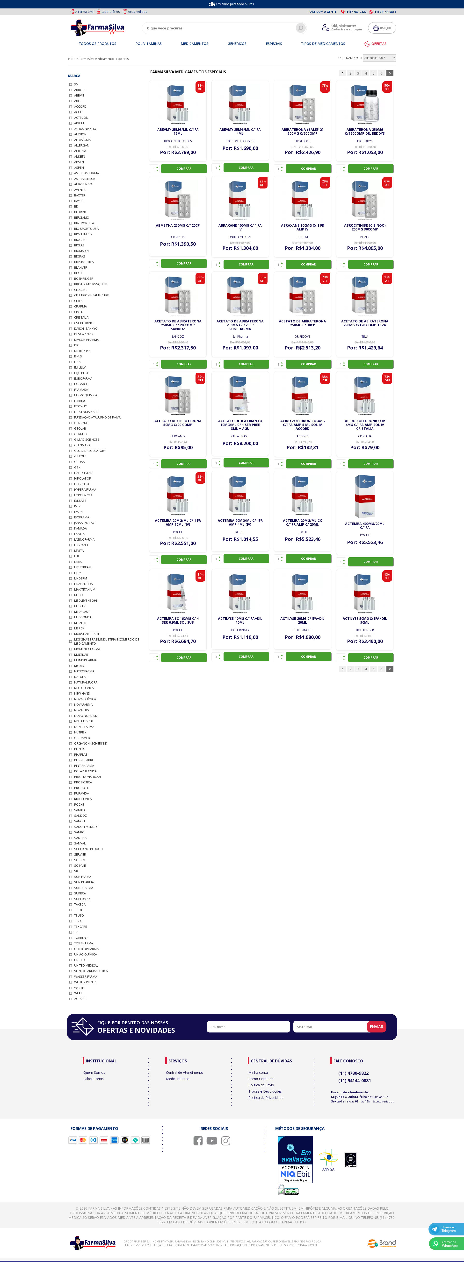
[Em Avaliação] (295, 1160)
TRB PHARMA (83, 943)
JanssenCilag (84, 523)
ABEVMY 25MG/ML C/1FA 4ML (240, 131)
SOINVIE (80, 866)
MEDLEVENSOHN (86, 601)
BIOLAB (79, 245)
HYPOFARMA (83, 495)
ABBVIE (79, 95)
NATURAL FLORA (85, 682)
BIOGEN (80, 240)
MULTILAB (81, 655)
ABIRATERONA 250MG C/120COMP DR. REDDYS (365, 131)
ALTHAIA (80, 151)
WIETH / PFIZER (85, 982)
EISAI (77, 362)
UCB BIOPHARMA (86, 949)
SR (76, 871)
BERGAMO (81, 218)
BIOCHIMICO (83, 234)
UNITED (79, 960)
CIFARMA (80, 306)
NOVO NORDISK (85, 716)
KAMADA (80, 528)
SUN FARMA (82, 877)
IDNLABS (80, 501)
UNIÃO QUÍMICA (85, 954)
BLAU (78, 273)
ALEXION (80, 134)
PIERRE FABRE (84, 760)
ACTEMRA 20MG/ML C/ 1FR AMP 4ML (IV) (240, 522)
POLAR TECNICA (85, 771)
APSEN (79, 162)
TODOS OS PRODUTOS (97, 43)
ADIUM (79, 123)
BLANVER (80, 267)
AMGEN (79, 156)
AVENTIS (80, 190)
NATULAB (80, 677)
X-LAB (78, 993)
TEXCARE (80, 927)
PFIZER (79, 749)
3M (76, 84)
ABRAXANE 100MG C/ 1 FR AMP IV (302, 227)
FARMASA (81, 390)
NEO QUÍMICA (84, 688)
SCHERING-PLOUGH (88, 849)
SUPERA (80, 893)
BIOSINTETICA (84, 262)
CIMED (78, 312)
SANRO (79, 832)
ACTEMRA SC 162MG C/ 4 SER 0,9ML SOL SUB (178, 620)
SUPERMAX (82, 899)
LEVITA (79, 551)
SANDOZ (80, 816)
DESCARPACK (84, 334)
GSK (77, 467)
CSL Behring (83, 323)
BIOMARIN (81, 251)
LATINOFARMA (84, 539)
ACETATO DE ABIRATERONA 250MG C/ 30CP (302, 323)
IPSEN (78, 512)
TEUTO (79, 915)
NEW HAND (82, 693)
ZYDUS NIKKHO (85, 129)
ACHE (78, 112)
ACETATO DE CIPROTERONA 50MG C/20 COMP (178, 422)
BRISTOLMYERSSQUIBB (90, 284)
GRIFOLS (80, 456)
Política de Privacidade (265, 1097)
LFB (76, 556)
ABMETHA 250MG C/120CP (178, 225)
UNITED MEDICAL (86, 965)
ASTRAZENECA (84, 179)
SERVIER (80, 854)
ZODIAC (79, 999)
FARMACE (81, 384)
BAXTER (79, 195)
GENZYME (81, 423)
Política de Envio (261, 1085)
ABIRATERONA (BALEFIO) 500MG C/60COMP (302, 131)
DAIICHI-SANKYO (86, 329)
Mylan (79, 666)
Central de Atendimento (184, 1072)
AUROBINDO (83, 184)
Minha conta (258, 1072)
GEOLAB (80, 428)
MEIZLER (80, 623)
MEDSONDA (82, 617)
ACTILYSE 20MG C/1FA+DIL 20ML (302, 620)
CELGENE (80, 290)
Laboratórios (111, 12)
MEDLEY (80, 606)
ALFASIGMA (82, 140)
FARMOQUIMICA (85, 395)
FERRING (80, 401)
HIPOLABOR (82, 478)
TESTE (78, 910)
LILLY (77, 573)
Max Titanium (84, 589)
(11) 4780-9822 (353, 1073)
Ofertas (378, 43)
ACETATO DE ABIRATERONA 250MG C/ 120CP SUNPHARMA (240, 325)
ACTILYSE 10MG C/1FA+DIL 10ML (240, 620)
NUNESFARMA (84, 727)
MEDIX (78, 595)
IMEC (77, 506)
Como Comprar (260, 1078)
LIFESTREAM (82, 567)
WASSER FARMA (85, 977)
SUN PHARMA (84, 882)
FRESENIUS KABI (85, 412)
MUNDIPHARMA (85, 660)
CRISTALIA (81, 317)
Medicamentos (194, 43)
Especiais (274, 43)
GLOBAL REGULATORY (90, 451)
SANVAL (80, 843)
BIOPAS (79, 256)
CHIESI (78, 301)
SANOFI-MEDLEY (85, 827)
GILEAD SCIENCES (86, 440)
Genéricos (237, 43)
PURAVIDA (81, 793)
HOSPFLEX (81, 484)
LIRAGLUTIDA (83, 584)
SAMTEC (80, 810)
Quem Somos (94, 1072)
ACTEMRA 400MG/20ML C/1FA (364, 525)
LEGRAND (81, 545)
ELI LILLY (80, 367)
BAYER (78, 201)
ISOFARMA (81, 517)
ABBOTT (80, 90)
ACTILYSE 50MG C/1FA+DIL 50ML (365, 620)
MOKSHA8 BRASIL (87, 634)
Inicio (71, 59)
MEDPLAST (82, 612)
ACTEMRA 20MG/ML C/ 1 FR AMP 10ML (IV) (178, 522)
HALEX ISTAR (83, 473)
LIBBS (78, 562)
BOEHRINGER (83, 279)
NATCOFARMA (84, 671)
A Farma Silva (84, 12)
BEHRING (80, 212)
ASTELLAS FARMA (86, 173)
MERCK (79, 628)
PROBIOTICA (83, 782)
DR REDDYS (82, 351)
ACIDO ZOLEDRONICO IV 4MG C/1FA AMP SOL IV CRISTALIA (365, 424)
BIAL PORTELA (84, 223)
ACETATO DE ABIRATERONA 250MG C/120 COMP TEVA (364, 323)
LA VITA (79, 534)
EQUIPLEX (81, 373)
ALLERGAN (81, 145)
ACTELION (81, 118)
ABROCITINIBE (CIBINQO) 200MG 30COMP (365, 227)
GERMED (80, 434)
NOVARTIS (81, 710)
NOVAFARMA (83, 705)
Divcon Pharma (86, 340)
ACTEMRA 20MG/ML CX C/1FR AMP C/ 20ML (302, 522)
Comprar (184, 169)
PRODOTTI (81, 788)
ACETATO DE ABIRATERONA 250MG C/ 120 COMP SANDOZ (178, 325)
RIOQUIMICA (83, 799)
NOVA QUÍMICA (85, 699)
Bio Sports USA (86, 229)
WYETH (79, 988)
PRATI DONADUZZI (87, 777)
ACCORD (80, 107)
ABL (77, 101)
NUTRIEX (80, 732)
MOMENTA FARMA (87, 649)
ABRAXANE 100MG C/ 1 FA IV (240, 227)
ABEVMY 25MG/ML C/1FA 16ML (178, 131)
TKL (76, 932)
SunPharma (83, 888)
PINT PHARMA (84, 766)
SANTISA (80, 838)
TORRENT (81, 938)
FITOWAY (80, 406)
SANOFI (79, 821)
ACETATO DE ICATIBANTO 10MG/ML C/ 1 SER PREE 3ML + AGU (240, 424)
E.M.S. (78, 356)
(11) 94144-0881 (354, 1080)
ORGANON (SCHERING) (90, 743)
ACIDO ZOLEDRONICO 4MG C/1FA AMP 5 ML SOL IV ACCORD (302, 424)
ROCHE (79, 804)
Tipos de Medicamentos (323, 43)
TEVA (77, 921)
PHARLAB (80, 755)
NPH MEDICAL (84, 721)
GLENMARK (82, 445)
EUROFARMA (83, 379)
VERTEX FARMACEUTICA (91, 971)
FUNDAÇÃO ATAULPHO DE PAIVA (97, 417)
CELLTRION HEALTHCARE (91, 295)
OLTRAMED (82, 738)
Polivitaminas (149, 43)
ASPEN (79, 168)
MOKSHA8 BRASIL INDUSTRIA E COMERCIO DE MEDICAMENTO (106, 641)
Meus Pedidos (137, 12)
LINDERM (80, 578)
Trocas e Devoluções (265, 1091)
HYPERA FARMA (85, 490)
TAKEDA (80, 904)
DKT (77, 345)
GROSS (79, 462)
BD (76, 206)
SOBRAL (80, 860)
